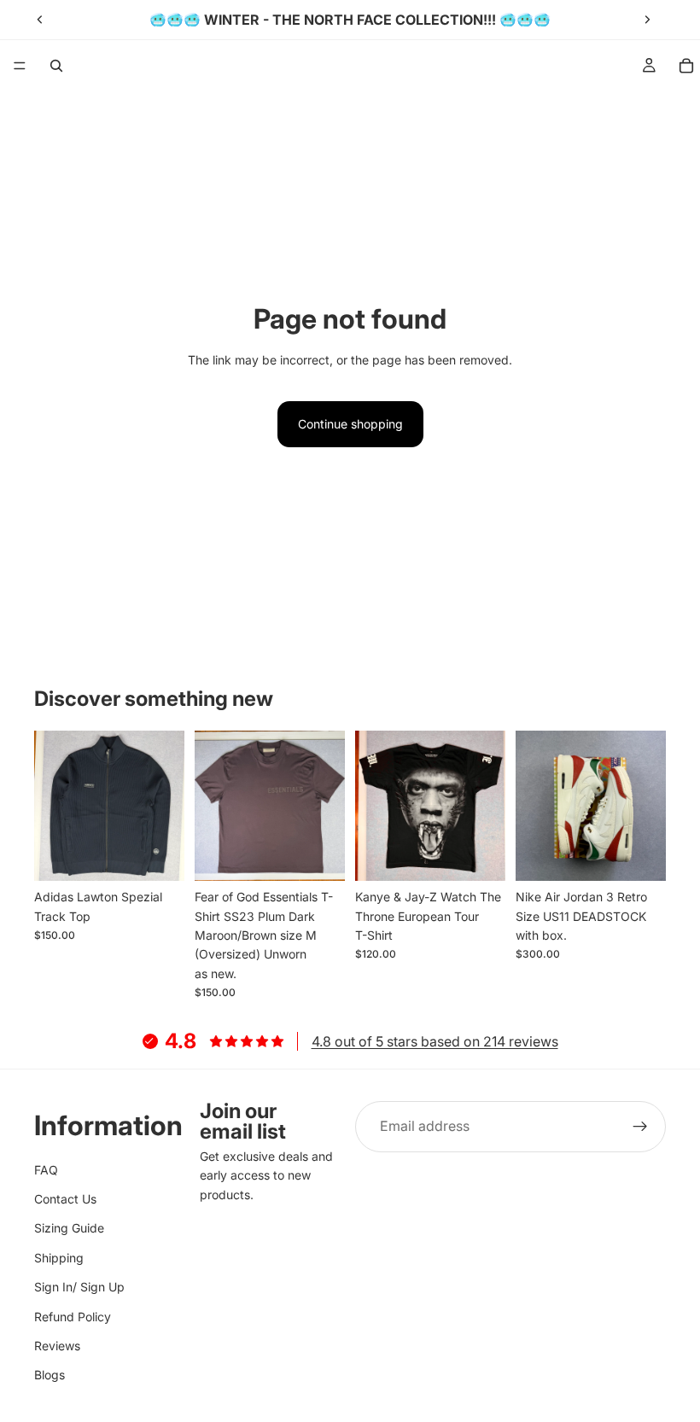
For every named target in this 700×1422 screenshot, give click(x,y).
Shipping (59, 1257)
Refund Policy (72, 1316)
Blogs (49, 1374)
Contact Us (65, 1199)
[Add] (158, 854)
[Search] (56, 66)
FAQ (46, 1170)
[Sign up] (640, 1127)
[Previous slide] (40, 19)
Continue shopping (350, 424)
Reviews (57, 1345)
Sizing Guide (69, 1228)
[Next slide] (647, 19)
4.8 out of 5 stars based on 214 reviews (435, 1041)
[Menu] (19, 65)
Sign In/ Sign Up (79, 1286)
